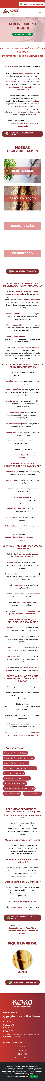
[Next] (41, 962)
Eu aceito (34, 1076)
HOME (22, 1047)
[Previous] (4, 962)
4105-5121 (9, 1028)
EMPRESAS (22, 1050)
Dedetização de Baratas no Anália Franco (19, 768)
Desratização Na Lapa (32, 794)
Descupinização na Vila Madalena (16, 778)
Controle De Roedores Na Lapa (16, 763)
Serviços (15, 66)
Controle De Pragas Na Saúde (15, 753)
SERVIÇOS (22, 1054)
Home (7, 66)
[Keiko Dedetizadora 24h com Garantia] (12, 11)
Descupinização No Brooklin (14, 783)
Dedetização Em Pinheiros (13, 773)
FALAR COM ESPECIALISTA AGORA (21, 134)
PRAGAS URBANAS (22, 1058)
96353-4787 (10, 1025)
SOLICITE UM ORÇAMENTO (21, 34)
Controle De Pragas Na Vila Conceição (18, 758)
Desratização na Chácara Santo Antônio (19, 788)
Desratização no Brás (11, 794)
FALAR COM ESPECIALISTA (33, 4)
